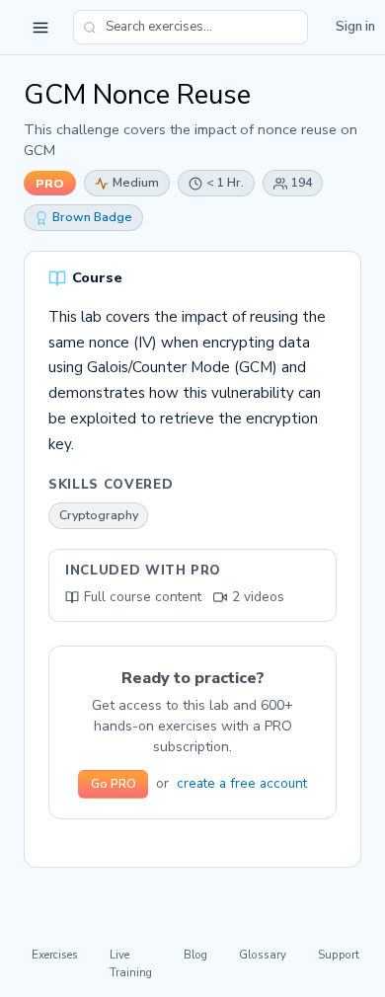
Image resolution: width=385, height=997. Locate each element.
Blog (195, 954)
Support (338, 954)
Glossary (262, 954)
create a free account (242, 783)
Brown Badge (92, 216)
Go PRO (113, 784)
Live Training (131, 963)
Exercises (55, 954)
